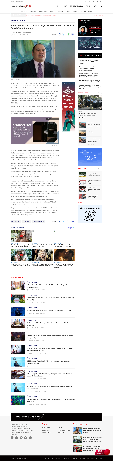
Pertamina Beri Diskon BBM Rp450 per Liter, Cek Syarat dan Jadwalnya (92, 448)
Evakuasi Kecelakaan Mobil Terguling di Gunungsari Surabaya (88, 116)
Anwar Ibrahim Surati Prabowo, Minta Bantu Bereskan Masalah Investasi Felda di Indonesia (88, 75)
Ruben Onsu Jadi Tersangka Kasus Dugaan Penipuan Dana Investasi (92, 430)
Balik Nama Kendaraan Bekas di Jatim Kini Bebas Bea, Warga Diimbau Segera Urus (92, 439)
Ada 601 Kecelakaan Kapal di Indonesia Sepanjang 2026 (93, 196)
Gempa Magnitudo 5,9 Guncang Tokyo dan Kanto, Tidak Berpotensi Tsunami (89, 61)
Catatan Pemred (43, 11)
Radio (95, 6)
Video (88, 6)
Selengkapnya (98, 93)
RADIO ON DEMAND (95, 30)
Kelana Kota (33, 11)
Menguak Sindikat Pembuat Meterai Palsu (94, 174)
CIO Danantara (15, 221)
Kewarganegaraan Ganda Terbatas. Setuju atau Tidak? (94, 182)
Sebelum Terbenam (92, 133)
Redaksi (90, 11)
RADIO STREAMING (95, 27)
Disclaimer (90, 458)
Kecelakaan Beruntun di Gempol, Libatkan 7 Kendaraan (94, 141)
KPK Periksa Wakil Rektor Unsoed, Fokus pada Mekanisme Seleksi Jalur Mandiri (47, 15)
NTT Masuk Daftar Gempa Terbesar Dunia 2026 (94, 189)
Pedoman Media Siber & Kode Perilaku (67, 458)
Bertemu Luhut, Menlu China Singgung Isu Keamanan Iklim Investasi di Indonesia (87, 68)
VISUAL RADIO (94, 32)
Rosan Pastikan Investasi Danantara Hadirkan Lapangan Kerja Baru (49, 310)
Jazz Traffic (76, 11)
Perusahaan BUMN (38, 221)
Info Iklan (99, 458)
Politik (51, 11)
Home (58, 6)
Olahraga (68, 11)
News (65, 6)
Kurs (43, 435)
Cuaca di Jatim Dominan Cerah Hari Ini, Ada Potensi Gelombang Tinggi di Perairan (90, 86)
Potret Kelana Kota (76, 6)
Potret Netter (46, 432)
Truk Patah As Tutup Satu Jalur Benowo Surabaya (94, 125)
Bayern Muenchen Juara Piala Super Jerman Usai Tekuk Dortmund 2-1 (90, 80)
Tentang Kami (24, 11)
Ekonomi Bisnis (59, 11)
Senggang (83, 11)
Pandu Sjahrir (26, 221)
